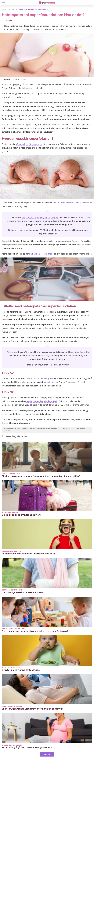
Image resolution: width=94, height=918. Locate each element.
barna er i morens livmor (40, 254)
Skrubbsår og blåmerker (12, 590)
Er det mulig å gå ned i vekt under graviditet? (27, 747)
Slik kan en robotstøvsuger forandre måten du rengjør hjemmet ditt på (41, 476)
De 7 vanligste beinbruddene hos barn (23, 592)
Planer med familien (10, 512)
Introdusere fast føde (11, 667)
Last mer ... (47, 754)
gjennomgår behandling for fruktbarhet (40, 217)
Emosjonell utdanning (11, 551)
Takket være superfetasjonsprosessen (71, 203)
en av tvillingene (45, 378)
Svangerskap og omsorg (12, 706)
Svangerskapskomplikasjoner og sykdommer (32, 9)
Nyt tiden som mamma (11, 474)
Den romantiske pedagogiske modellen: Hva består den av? (35, 631)
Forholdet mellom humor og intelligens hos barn (28, 553)
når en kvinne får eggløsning (29, 144)
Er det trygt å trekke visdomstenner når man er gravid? (32, 708)
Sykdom (11, 9)
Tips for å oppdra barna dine (13, 629)
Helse (4, 9)
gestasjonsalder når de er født (41, 401)
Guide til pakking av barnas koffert (21, 515)
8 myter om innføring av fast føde (21, 670)
